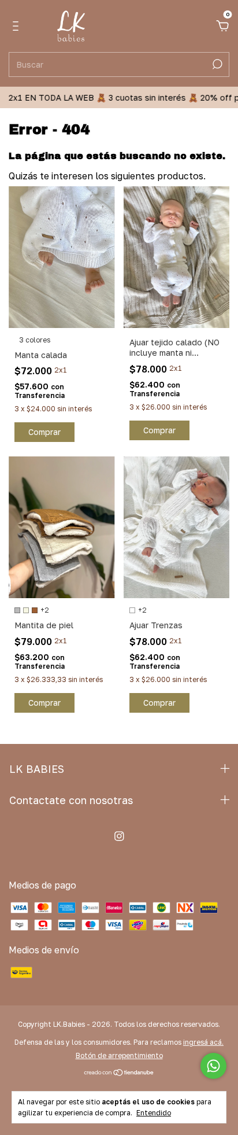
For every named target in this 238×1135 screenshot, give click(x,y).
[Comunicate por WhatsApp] (213, 1066)
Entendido (153, 1112)
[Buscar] (216, 64)
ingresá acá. (203, 1042)
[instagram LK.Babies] (119, 836)
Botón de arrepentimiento (119, 1055)
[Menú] (18, 26)
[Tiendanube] (119, 1073)
